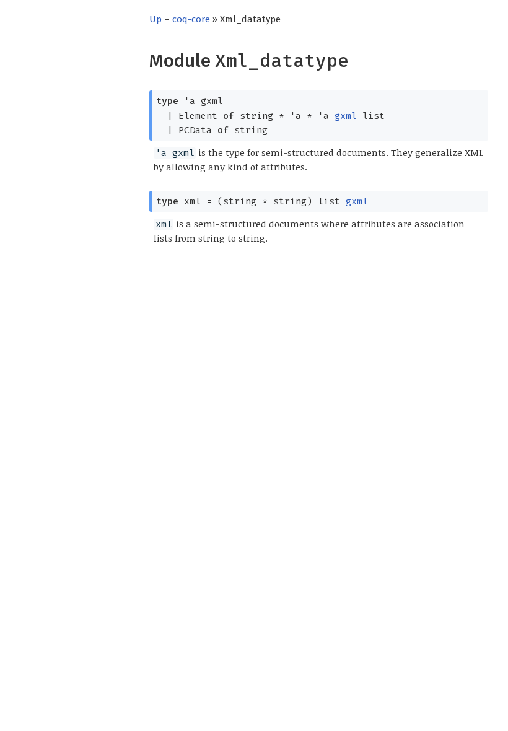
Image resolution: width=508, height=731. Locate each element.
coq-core (191, 19)
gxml (346, 115)
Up (155, 19)
